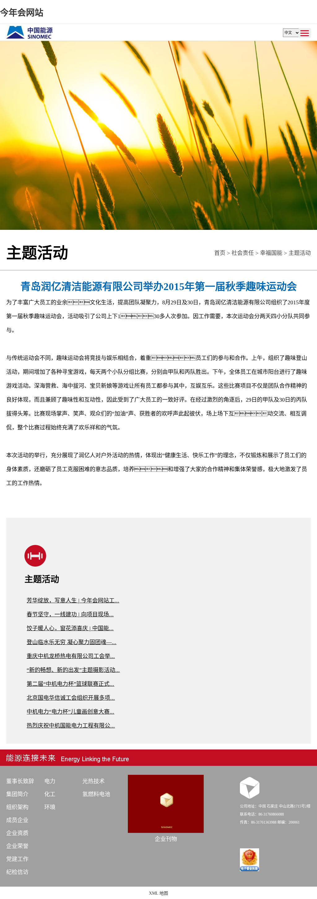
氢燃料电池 (96, 794)
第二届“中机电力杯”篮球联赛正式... (70, 684)
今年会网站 (21, 13)
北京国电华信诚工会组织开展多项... (71, 698)
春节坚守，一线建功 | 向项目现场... (70, 614)
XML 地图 (158, 893)
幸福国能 (271, 253)
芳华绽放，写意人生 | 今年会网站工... (73, 600)
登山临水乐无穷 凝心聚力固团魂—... (71, 642)
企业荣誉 (17, 846)
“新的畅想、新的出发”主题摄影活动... (73, 670)
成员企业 (17, 820)
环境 (49, 807)
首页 (219, 253)
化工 (49, 794)
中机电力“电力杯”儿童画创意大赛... (70, 712)
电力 (49, 781)
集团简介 (17, 794)
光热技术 (93, 781)
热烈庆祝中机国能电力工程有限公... (71, 726)
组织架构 (17, 807)
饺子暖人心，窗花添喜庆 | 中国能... (70, 628)
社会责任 (243, 253)
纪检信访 (17, 872)
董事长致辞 (20, 781)
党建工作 (17, 859)
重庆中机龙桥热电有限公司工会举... (71, 656)
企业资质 (17, 833)
